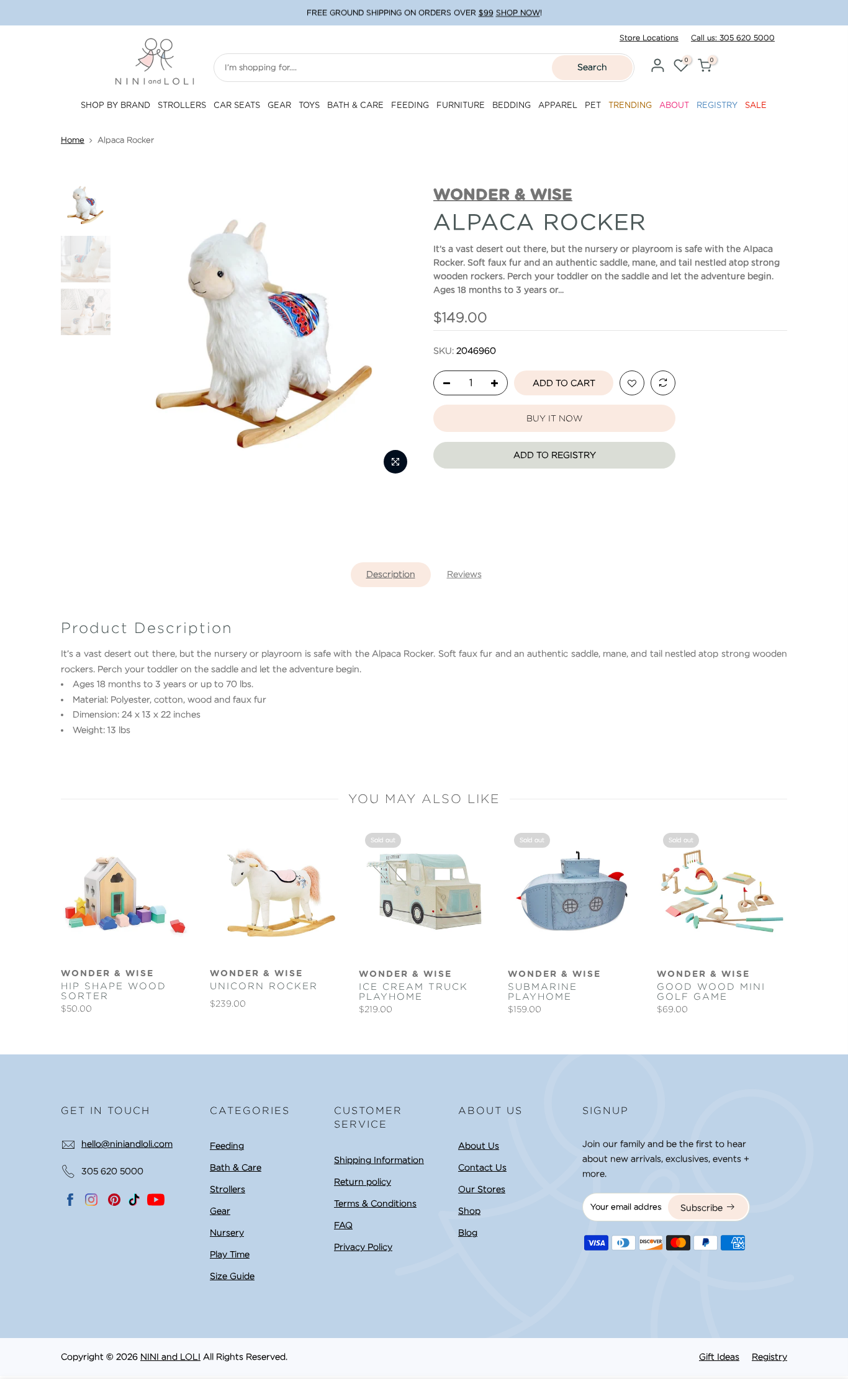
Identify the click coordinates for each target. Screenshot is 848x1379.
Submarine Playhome (542, 992)
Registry (769, 1357)
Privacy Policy (363, 1247)
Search (592, 67)
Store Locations (649, 38)
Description (390, 574)
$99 (486, 13)
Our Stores (481, 1189)
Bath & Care (235, 1167)
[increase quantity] (498, 383)
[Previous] (138, 332)
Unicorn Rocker (264, 986)
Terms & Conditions (375, 1203)
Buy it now (554, 418)
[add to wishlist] (632, 383)
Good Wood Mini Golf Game (711, 992)
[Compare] (663, 383)
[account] (657, 67)
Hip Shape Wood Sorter (113, 991)
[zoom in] (395, 462)
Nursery (227, 1233)
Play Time (230, 1254)
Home (72, 140)
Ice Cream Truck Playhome (413, 992)
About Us (478, 1146)
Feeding (227, 1146)
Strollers (227, 1189)
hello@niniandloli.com (127, 1144)
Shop (469, 1211)
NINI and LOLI (170, 1357)
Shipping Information (379, 1160)
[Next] (394, 332)
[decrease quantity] (443, 383)
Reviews (464, 574)
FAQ (343, 1225)
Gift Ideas (719, 1357)
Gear (220, 1211)
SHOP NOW (518, 13)
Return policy (362, 1182)
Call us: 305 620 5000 (733, 38)
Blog (467, 1233)
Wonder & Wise (107, 973)
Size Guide (232, 1276)
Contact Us (482, 1167)
